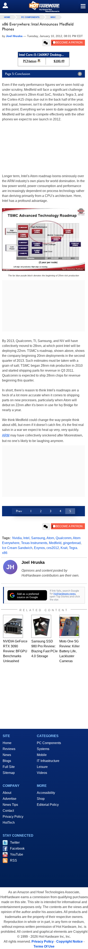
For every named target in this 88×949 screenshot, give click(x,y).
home (7, 17)
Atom (50, 538)
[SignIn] (8, 5)
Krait (64, 548)
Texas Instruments (34, 543)
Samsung (38, 538)
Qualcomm (63, 538)
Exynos (39, 548)
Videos (42, 773)
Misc (53, 17)
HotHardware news (64, 593)
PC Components (30, 17)
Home (7, 743)
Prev (19, 511)
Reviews (9, 749)
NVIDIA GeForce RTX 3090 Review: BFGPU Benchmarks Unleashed (15, 651)
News (7, 755)
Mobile (42, 755)
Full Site (9, 767)
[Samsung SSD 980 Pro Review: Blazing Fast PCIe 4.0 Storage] (41, 626)
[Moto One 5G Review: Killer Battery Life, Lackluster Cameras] (69, 626)
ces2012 (52, 548)
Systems (43, 749)
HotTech (9, 822)
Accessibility (46, 792)
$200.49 (59, 61)
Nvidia (17, 538)
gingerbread (72, 543)
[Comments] (46, 43)
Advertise (9, 798)
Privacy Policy (13, 816)
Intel (26, 538)
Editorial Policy (48, 804)
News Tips (10, 804)
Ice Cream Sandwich (17, 548)
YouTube (16, 854)
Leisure (42, 767)
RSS (13, 860)
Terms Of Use (44, 946)
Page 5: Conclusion (17, 74)
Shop (41, 798)
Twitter (15, 842)
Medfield (55, 543)
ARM (5, 435)
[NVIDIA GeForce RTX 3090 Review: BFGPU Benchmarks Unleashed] (13, 626)
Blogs (7, 761)
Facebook (17, 848)
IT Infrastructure (48, 761)
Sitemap (9, 773)
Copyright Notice (69, 941)
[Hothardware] (44, 6)
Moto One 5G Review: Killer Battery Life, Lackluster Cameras (69, 651)
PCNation (29, 61)
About (7, 792)
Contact (8, 810)
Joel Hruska (33, 562)
